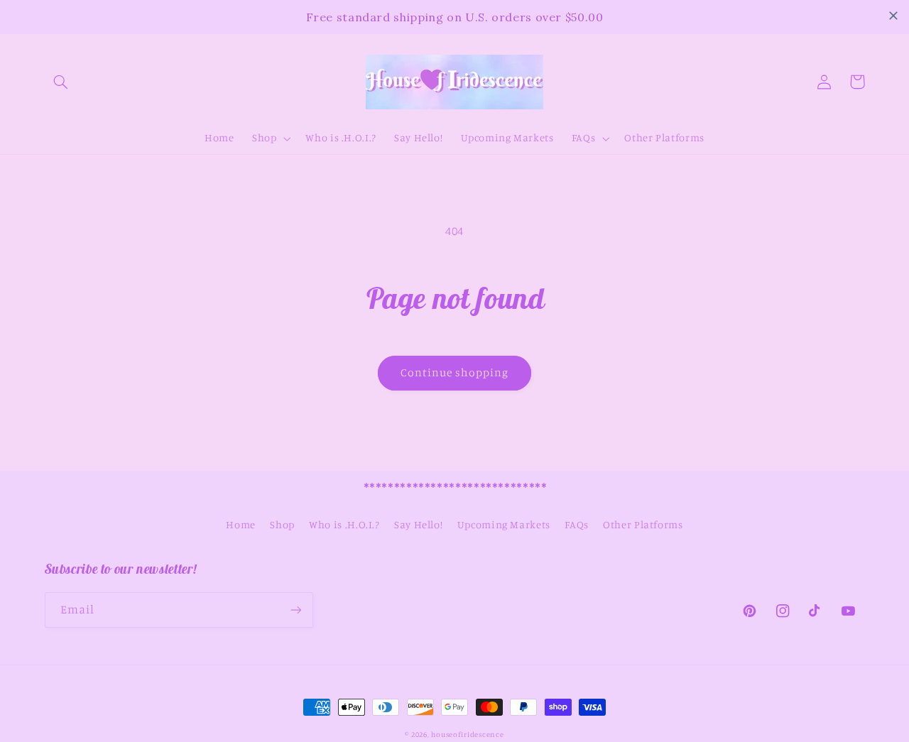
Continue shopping (455, 372)
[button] (61, 81)
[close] (893, 15)
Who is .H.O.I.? (344, 524)
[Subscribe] (295, 609)
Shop (282, 524)
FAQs (577, 524)
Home (241, 524)
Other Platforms (642, 524)
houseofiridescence (467, 734)
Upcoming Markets (503, 524)
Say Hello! (418, 524)
